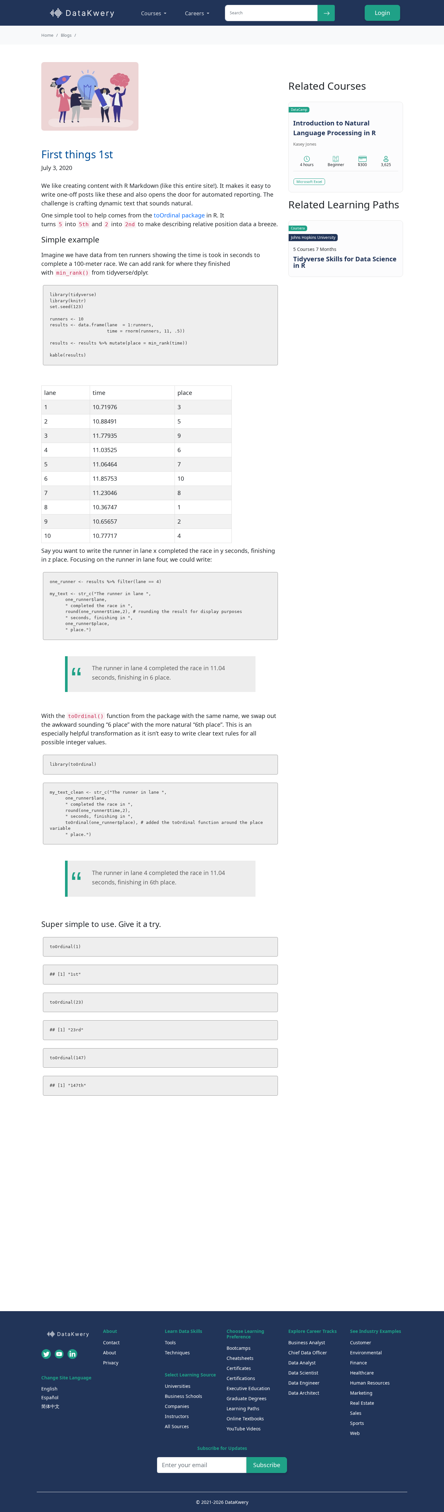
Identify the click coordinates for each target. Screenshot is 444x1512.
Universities (177, 1386)
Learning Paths (243, 1408)
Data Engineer (304, 1383)
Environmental (366, 1352)
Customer (360, 1342)
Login (382, 13)
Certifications (241, 1378)
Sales (355, 1413)
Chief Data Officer (307, 1352)
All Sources (177, 1426)
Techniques (177, 1352)
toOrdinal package (179, 215)
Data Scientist (303, 1373)
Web (355, 1433)
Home (47, 35)
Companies (177, 1406)
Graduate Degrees (247, 1398)
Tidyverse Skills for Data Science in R (345, 262)
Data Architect (303, 1393)
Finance (358, 1363)
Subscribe (266, 1465)
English (49, 1389)
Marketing (361, 1393)
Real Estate (362, 1403)
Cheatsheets (240, 1358)
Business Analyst (306, 1342)
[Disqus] (160, 1211)
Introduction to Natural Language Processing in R (334, 128)
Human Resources (370, 1383)
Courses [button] (152, 13)
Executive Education (248, 1388)
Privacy (110, 1363)
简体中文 (50, 1406)
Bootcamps (239, 1348)
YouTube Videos (244, 1429)
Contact (111, 1342)
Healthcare (362, 1373)
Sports (357, 1423)
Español (50, 1397)
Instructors (177, 1416)
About (109, 1352)
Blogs (66, 35)
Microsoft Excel (309, 181)
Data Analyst (302, 1363)
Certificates (239, 1368)
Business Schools (183, 1396)
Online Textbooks (245, 1418)
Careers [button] (195, 13)
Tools (170, 1342)
